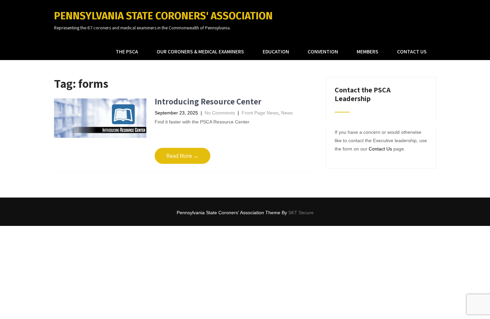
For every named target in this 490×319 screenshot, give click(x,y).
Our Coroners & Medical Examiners (200, 51)
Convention (323, 51)
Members (367, 51)
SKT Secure (301, 212)
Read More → (182, 156)
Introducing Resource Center (208, 101)
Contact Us (412, 51)
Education (276, 51)
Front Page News (260, 112)
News (287, 112)
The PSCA (127, 51)
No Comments (220, 112)
